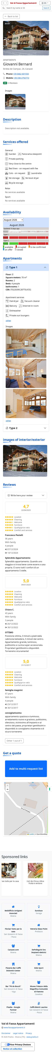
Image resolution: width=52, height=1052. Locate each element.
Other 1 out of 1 (14, 740)
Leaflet (31, 834)
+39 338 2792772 (21, 78)
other (8, 320)
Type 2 (13, 428)
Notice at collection (12, 1049)
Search (46, 8)
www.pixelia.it (32, 1037)
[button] (26, 806)
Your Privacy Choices (20, 1044)
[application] (26, 808)
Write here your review (22, 495)
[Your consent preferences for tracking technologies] (49, 789)
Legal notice (18, 1033)
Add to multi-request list (26, 768)
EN (45, 3)
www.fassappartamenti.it (14, 1027)
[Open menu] (5, 3)
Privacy (29, 1033)
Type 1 (13, 267)
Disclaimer (6, 1033)
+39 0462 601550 (21, 74)
